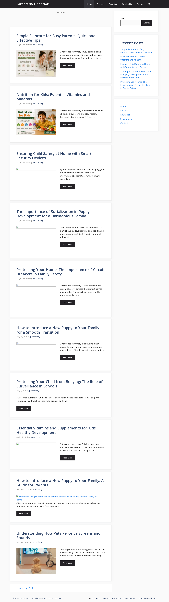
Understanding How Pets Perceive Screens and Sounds (58, 535)
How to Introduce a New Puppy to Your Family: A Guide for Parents (60, 483)
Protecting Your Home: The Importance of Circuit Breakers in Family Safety (60, 272)
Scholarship (127, 4)
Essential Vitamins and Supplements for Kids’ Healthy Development (56, 430)
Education (113, 4)
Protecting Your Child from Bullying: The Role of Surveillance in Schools (59, 384)
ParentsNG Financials (32, 4)
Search (123, 18)
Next (32, 587)
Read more (67, 65)
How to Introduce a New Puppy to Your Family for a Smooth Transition (57, 330)
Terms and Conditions (147, 598)
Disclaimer (116, 598)
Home (89, 4)
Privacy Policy (129, 598)
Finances (100, 4)
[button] (149, 4)
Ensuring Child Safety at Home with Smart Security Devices (54, 155)
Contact (140, 4)
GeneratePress (54, 598)
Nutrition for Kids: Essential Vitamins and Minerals (53, 97)
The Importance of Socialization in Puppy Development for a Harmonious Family (53, 213)
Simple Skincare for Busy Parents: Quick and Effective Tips (56, 38)
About (98, 598)
